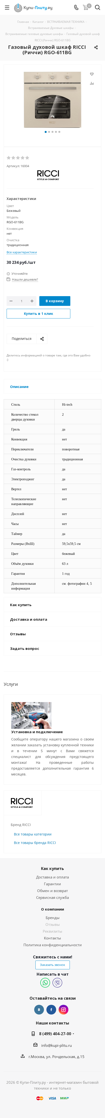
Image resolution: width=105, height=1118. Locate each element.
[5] (27, 158)
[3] (18, 158)
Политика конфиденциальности (52, 944)
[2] (13, 158)
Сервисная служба (52, 897)
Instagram (63, 1010)
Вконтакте (39, 1010)
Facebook (51, 1010)
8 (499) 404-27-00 (55, 1033)
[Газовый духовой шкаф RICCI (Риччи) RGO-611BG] (52, 100)
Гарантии (52, 883)
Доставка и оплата (52, 877)
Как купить (52, 868)
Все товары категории (33, 834)
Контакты (52, 938)
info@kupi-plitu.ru (56, 1045)
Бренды (53, 917)
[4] (23, 158)
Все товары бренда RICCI (35, 842)
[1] (9, 158)
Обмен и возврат (52, 890)
